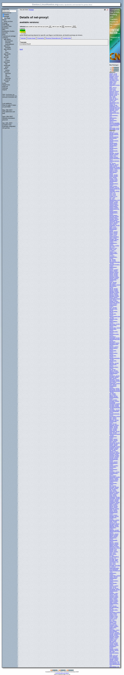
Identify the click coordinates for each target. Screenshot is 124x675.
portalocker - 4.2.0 (113, 106)
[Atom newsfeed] (115, 71)
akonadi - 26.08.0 (113, 133)
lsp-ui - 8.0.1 (112, 563)
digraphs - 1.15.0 (113, 201)
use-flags (7, 18)
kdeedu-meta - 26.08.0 (113, 330)
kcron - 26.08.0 (113, 307)
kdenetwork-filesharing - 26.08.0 (114, 342)
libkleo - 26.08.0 (113, 536)
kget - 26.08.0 (112, 382)
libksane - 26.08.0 (113, 542)
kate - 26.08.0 (112, 283)
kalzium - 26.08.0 (113, 273)
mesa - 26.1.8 (112, 587)
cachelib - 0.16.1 (113, 78)
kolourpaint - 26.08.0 (114, 453)
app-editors (7, 49)
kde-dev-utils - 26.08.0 (112, 314)
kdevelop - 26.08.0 (114, 363)
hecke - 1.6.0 (112, 249)
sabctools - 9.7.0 (113, 110)
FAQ (3, 34)
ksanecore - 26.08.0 (114, 492)
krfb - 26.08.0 (112, 489)
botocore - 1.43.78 (113, 76)
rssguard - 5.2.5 (113, 625)
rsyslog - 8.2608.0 (113, 626)
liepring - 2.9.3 (113, 550)
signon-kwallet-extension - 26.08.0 (114, 632)
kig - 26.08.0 (112, 393)
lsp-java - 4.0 (112, 558)
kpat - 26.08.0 (112, 475)
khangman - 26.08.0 (114, 388)
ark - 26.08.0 (112, 163)
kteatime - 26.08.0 (113, 503)
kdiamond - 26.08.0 (114, 372)
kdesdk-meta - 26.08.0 (112, 356)
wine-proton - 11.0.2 (114, 128)
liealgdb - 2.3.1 (113, 549)
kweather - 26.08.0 (114, 516)
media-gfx (7, 65)
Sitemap (5, 88)
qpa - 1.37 (111, 620)
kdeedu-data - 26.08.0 (114, 328)
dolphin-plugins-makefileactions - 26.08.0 (113, 213)
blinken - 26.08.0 (113, 175)
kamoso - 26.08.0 (113, 276)
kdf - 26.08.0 (112, 369)
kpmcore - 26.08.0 (113, 479)
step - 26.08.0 (112, 641)
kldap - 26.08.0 (113, 424)
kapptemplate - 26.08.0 (113, 280)
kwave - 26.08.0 (113, 515)
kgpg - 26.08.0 (113, 384)
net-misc (6, 72)
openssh (8, 73)
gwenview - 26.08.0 (114, 245)
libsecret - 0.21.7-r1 (114, 94)
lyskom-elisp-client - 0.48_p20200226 (114, 569)
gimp (6, 67)
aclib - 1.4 (111, 132)
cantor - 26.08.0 (113, 186)
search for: (5, 9)
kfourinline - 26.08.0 (114, 379)
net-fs (5, 68)
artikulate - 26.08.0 (114, 164)
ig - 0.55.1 (111, 250)
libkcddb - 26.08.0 (113, 525)
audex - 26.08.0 (113, 166)
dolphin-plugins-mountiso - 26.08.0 (114, 218)
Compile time (66, 38)
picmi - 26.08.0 (113, 606)
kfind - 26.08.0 (112, 378)
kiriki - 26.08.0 (112, 417)
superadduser (9, 44)
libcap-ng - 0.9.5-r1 (114, 91)
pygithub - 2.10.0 (113, 616)
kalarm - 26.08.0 (113, 271)
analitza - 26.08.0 (113, 157)
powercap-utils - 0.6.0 (114, 107)
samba (7, 70)
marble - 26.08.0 (113, 577)
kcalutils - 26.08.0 (113, 301)
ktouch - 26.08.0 (113, 507)
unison (7, 76)
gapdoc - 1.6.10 (113, 234)
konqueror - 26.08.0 (114, 455)
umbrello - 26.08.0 (113, 650)
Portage (5, 23)
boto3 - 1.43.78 (113, 75)
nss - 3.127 (112, 101)
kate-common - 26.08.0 (113, 287)
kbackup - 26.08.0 (113, 291)
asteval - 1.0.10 (113, 73)
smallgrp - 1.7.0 (113, 639)
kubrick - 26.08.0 (113, 511)
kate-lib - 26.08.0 (113, 288)
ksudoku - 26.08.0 (113, 501)
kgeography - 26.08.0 (114, 381)
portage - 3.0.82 (113, 105)
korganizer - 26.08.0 (114, 472)
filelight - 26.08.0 (113, 231)
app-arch (7, 46)
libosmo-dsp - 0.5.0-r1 (114, 548)
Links (4, 83)
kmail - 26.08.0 (113, 432)
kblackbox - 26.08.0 (114, 292)
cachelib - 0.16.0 (113, 180)
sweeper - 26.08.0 (113, 645)
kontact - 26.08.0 (113, 462)
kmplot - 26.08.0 (113, 445)
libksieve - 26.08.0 (113, 544)
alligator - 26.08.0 (113, 154)
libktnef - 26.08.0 (113, 545)
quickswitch (9, 41)
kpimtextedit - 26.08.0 (114, 477)
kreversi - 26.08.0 (113, 488)
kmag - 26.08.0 (113, 430)
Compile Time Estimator (6, 27)
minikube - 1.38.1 (113, 593)
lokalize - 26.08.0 (113, 551)
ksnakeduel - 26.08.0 (114, 497)
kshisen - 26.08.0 (113, 493)
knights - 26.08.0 (113, 449)
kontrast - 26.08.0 (113, 465)
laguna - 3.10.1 (113, 522)
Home (4, 20)
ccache (7, 60)
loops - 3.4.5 (112, 553)
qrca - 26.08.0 (112, 621)
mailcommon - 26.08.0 (112, 574)
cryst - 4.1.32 (112, 195)
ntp (6, 75)
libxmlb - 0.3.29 (113, 95)
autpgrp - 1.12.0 (113, 169)
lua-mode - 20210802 (114, 565)
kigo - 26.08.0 (112, 395)
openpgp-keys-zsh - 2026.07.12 (114, 103)
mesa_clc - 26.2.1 (113, 99)
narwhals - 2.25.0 (113, 596)
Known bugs (31, 38)
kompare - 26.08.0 (113, 454)
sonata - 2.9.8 (112, 640)
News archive (8, 21)
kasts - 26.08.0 (113, 282)
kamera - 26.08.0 (113, 274)
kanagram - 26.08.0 (114, 277)
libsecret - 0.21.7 (113, 92)
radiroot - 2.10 (112, 622)
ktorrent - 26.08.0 (113, 506)
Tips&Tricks (6, 85)
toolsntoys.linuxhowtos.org (9, 97)
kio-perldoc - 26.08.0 (114, 410)
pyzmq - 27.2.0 (113, 618)
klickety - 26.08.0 (113, 427)
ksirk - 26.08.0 (112, 494)
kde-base (7, 62)
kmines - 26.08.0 (113, 440)
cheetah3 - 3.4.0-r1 (114, 187)
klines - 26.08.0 (113, 429)
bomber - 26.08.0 (113, 176)
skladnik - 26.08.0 (113, 637)
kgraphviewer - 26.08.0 (113, 386)
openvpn (8, 78)
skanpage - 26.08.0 (114, 636)
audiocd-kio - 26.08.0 (114, 167)
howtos (6, 14)
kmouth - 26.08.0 (113, 444)
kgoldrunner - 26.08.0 (114, 383)
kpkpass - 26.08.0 (113, 478)
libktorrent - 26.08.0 (114, 546)
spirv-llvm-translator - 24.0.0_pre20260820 (114, 123)
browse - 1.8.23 (113, 178)
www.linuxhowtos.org (11, 96)
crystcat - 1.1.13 (113, 196)
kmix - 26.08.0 (112, 441)
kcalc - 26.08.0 (113, 300)
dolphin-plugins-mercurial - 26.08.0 (114, 216)
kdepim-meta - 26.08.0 (113, 351)
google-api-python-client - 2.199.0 (114, 237)
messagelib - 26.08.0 (114, 589)
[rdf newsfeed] (115, 68)
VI (6, 50)
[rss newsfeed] (115, 69)
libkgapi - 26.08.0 (113, 535)
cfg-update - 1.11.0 (114, 80)
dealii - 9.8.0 (112, 83)
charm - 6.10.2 (113, 81)
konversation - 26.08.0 (112, 467)
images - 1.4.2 (112, 252)
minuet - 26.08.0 (113, 594)
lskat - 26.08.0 (112, 554)
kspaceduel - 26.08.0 (114, 498)
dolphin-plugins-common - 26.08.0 (113, 204)
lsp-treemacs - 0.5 (113, 561)
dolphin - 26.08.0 (113, 202)
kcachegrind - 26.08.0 (114, 298)
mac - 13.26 (112, 96)
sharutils (8, 47)
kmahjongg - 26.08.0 (114, 431)
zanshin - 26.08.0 (113, 660)
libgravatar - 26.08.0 (114, 524)
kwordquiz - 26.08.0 (114, 520)
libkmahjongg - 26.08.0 (113, 538)
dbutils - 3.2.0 (112, 82)
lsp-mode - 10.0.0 (113, 559)
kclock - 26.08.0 (113, 303)
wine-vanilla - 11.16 (114, 129)
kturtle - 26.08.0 (113, 510)
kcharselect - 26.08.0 (114, 302)
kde (6, 63)
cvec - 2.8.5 (112, 197)
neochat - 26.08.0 (113, 597)
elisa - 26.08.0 (112, 224)
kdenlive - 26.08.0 (113, 346)
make (7, 81)
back (21, 49)
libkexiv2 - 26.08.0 (113, 534)
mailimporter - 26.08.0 (114, 575)
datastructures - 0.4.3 (114, 200)
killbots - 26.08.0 (113, 396)
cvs (6, 59)
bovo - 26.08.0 (113, 177)
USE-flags (5, 24)
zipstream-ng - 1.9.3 (114, 661)
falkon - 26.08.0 (113, 228)
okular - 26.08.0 (113, 598)
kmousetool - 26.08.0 (114, 443)
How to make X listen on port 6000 (9, 106)
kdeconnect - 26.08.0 (114, 324)
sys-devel (7, 80)
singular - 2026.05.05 (114, 634)
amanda (7, 42)
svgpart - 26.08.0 (113, 644)
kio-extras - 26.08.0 (114, 405)
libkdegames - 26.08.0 (112, 528)
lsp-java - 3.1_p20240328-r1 (114, 556)
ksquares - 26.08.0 (114, 499)
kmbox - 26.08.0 (113, 439)
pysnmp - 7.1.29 (113, 617)
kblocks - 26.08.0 (113, 293)
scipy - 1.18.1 (112, 111)
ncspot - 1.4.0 (112, 100)
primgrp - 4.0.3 (113, 615)
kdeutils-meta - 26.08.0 (113, 361)
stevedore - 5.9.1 (113, 642)
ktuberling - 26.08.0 (114, 508)
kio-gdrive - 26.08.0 (114, 406)
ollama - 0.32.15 (113, 599)
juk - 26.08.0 (112, 259)
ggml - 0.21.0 (112, 90)
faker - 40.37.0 (113, 87)
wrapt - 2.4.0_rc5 (113, 655)
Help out (5, 86)
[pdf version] (107, 10)
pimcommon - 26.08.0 (114, 612)
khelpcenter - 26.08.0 (114, 389)
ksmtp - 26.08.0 (113, 496)
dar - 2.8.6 (111, 199)
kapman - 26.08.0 (113, 278)
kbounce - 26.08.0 (113, 295)
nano (6, 52)
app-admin (7, 39)
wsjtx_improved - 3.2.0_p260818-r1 (113, 657)
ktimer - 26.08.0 (113, 505)
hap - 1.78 (111, 247)
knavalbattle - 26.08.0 (114, 446)
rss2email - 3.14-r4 (114, 109)
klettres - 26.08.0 (113, 426)
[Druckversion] (105, 10)
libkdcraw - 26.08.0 (114, 526)
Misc (3, 29)
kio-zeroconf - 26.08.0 (114, 416)
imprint (4, 90)
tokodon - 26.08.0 (113, 649)
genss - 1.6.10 (112, 235)
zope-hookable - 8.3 (114, 663)
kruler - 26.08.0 (113, 491)
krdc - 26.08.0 (112, 486)
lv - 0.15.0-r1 (112, 567)
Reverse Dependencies (53, 38)
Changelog (40, 38)
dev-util (6, 57)
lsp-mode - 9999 (113, 560)
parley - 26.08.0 (113, 602)
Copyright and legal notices (62, 673)
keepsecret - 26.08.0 (114, 376)
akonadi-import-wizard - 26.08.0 (113, 144)
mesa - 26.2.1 (112, 97)
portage (6, 16)
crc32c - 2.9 (112, 192)
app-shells (7, 54)
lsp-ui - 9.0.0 (112, 564)
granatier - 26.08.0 (114, 239)
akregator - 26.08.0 (114, 153)
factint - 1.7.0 (112, 226)
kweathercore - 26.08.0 (113, 518)
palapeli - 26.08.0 (113, 601)
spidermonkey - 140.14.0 (113, 118)
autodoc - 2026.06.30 (114, 168)
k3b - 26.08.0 (112, 260)
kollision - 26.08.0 (113, 451)
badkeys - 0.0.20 (113, 171)
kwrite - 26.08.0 (113, 521)
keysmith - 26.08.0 (113, 377)
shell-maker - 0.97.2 (114, 630)
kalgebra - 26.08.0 (113, 272)
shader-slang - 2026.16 (113, 628)
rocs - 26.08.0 (112, 623)
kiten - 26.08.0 (112, 419)
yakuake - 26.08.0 (113, 659)
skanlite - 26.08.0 (113, 635)
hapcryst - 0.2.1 (113, 248)
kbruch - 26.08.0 (113, 297)
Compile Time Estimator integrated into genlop (8, 126)
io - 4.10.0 (111, 255)
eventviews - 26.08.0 (114, 225)
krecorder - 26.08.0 (114, 487)
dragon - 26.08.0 (113, 223)
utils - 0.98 (112, 651)
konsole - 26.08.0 (113, 458)
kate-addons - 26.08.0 (114, 285)
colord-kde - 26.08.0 (114, 191)
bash (6, 55)
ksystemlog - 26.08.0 (114, 502)
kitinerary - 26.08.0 (114, 420)
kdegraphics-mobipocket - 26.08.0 (114, 337)
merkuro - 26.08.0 (113, 585)
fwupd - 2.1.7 (112, 89)
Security (5, 33)
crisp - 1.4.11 (112, 193)
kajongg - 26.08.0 (113, 269)
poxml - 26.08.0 (113, 613)
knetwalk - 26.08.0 (113, 448)
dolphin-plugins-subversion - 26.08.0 (114, 221)
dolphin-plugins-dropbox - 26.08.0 (113, 207)
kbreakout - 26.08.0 (114, 296)
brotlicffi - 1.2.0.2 (113, 77)
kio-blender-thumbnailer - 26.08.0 (114, 403)
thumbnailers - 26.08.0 (113, 647)
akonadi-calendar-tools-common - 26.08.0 (114, 138)
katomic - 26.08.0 (113, 290)
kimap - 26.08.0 (113, 400)
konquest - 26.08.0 (114, 456)
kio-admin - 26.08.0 (114, 401)
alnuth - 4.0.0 (112, 156)
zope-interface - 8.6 (114, 666)
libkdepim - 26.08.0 (114, 530)
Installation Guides (8, 31)
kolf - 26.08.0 (112, 450)
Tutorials (23, 38)
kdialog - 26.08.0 (113, 371)
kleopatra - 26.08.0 (114, 425)
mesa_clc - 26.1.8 (113, 588)
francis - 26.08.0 (113, 233)
